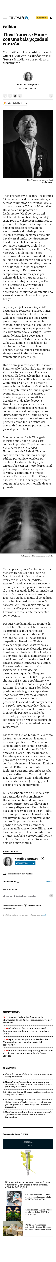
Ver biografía (22, 863)
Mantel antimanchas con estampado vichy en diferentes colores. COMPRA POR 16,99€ (38, 1227)
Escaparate (28, 1144)
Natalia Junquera (28, 84)
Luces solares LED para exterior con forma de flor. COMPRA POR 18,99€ (38, 1212)
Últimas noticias (11, 1012)
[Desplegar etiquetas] (51, 895)
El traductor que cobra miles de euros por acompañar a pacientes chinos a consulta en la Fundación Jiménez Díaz (29, 1114)
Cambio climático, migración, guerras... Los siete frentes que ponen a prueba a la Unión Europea (28, 1053)
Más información (9, 909)
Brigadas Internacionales (25, 896)
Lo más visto (9, 1068)
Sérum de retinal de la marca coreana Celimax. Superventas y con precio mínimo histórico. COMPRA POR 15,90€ (28, 1185)
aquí (44, 915)
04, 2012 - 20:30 (28, 88)
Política (9, 27)
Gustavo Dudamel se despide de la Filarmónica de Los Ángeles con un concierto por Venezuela (27, 1020)
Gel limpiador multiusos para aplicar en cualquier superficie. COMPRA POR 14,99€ (38, 1197)
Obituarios (7, 896)
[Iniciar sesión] (51, 18)
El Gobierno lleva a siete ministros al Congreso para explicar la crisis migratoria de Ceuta (26, 1031)
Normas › (49, 882)
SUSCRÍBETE (41, 18)
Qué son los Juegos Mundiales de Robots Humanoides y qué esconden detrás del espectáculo (26, 1042)
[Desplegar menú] (5, 18)
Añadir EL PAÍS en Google (17, 103)
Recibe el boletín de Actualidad (20, 874)
